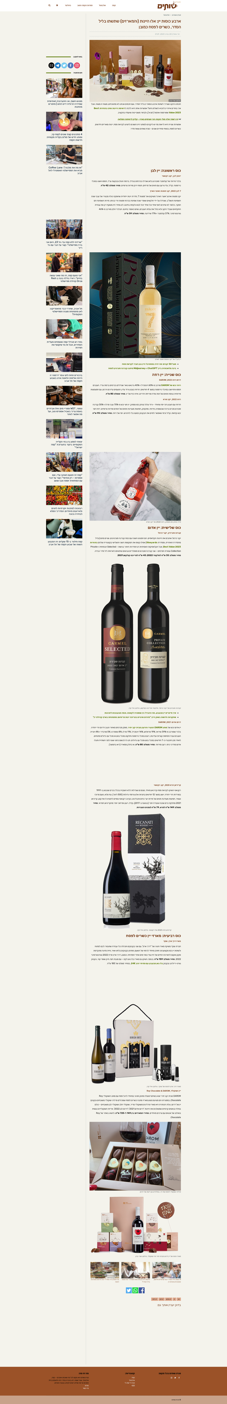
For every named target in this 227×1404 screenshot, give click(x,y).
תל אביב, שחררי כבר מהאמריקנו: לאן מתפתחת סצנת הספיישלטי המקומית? (66, 311)
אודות (87, 1386)
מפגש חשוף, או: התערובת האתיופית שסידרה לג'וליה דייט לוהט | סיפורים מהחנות (64, 104)
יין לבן (161, 1299)
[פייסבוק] (179, 1377)
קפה (133, 1378)
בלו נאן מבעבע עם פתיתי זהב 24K (147, 963)
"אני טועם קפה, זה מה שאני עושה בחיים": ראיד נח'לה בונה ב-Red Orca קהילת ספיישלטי (66, 278)
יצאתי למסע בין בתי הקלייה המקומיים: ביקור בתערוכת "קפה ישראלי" (66, 444)
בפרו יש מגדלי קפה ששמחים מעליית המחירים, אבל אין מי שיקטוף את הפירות (64, 344)
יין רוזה (154, 1299)
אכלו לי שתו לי (130, 1383)
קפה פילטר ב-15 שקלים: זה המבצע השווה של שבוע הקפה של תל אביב (65, 543)
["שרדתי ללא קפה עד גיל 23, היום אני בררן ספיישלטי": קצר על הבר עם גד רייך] (64, 229)
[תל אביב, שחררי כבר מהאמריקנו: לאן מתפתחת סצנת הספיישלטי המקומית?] (64, 295)
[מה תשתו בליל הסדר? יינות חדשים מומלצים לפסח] (104, 1270)
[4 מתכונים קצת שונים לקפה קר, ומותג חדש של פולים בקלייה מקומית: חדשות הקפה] (64, 121)
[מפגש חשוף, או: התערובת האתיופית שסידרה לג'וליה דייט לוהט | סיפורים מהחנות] (64, 88)
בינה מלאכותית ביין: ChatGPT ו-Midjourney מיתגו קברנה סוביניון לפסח (142, 368)
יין (174, 1299)
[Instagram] (171, 1377)
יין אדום (168, 1299)
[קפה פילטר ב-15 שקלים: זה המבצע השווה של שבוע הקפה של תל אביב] (64, 528)
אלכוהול (132, 1380)
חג (179, 1299)
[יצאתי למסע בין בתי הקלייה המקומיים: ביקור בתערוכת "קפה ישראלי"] (64, 429)
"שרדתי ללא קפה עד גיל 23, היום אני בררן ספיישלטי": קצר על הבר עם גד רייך (64, 245)
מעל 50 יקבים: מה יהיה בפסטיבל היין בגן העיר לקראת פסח (149, 364)
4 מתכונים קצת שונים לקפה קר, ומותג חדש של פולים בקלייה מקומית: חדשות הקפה (64, 137)
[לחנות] (57, 5)
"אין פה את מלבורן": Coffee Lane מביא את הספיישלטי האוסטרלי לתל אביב (65, 170)
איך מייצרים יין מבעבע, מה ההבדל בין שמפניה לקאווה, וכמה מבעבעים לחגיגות (140, 713)
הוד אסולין (176, 34)
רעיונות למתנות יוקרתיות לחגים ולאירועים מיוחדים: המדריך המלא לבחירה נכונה (66, 511)
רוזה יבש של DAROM (171, 385)
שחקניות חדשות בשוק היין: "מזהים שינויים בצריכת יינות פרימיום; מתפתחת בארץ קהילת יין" (134, 717)
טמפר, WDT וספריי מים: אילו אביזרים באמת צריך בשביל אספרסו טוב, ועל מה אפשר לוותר (64, 411)
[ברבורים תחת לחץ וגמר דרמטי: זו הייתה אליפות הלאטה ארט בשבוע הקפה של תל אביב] (64, 362)
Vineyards (151, 542)
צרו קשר (86, 1388)
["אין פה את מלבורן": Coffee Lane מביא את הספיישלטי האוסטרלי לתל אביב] (64, 154)
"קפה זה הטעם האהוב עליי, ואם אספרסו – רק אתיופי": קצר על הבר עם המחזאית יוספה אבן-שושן (65, 478)
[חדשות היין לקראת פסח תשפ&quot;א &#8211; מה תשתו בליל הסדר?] (135, 1270)
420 (133, 1386)
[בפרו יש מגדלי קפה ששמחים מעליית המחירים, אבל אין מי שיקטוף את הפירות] (64, 329)
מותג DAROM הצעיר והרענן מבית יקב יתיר (147, 727)
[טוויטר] (175, 1377)
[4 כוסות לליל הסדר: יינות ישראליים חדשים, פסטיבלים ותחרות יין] (166, 1270)
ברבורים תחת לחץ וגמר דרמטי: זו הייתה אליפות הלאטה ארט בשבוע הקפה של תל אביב (66, 378)
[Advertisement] (135, 149)
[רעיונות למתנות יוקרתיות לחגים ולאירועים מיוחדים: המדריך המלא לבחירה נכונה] (64, 495)
